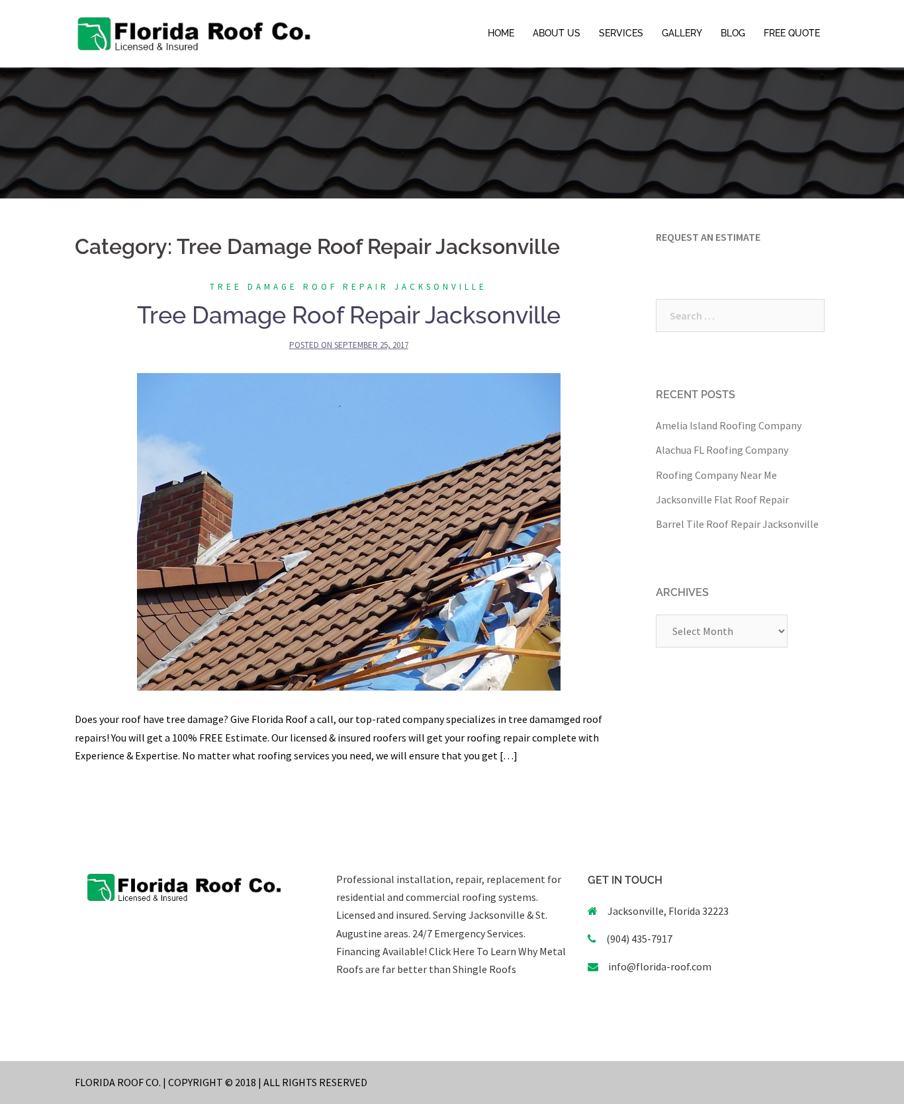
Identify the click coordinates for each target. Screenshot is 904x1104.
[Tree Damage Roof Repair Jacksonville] (349, 530)
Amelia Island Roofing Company (728, 425)
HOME (501, 33)
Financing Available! (381, 951)
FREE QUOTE (792, 33)
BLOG (733, 33)
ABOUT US (556, 33)
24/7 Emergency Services (466, 933)
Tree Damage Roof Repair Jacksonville (348, 286)
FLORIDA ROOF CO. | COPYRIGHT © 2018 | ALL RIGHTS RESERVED (221, 1082)
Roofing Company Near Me (716, 475)
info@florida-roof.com (659, 966)
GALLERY (682, 33)
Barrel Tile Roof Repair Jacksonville (737, 524)
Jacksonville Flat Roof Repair (722, 499)
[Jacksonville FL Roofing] (194, 32)
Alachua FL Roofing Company (722, 449)
